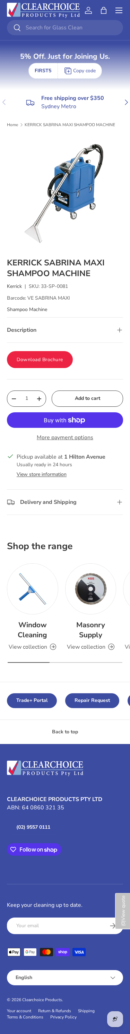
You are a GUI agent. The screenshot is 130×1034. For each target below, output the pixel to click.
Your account (19, 1011)
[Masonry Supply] (91, 589)
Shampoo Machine (27, 309)
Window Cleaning (32, 630)
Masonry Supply (90, 630)
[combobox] (65, 27)
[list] (65, 192)
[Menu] (119, 10)
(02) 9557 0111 (33, 827)
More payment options (65, 437)
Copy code (84, 70)
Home (12, 125)
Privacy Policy (63, 1017)
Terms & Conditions (25, 1017)
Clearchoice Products (42, 1000)
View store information (42, 474)
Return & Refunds (54, 1011)
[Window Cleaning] (32, 589)
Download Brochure (40, 359)
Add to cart (87, 398)
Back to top (65, 731)
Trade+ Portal (31, 700)
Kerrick (14, 286)
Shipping (86, 1011)
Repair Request (92, 700)
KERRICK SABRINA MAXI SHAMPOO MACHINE (70, 125)
